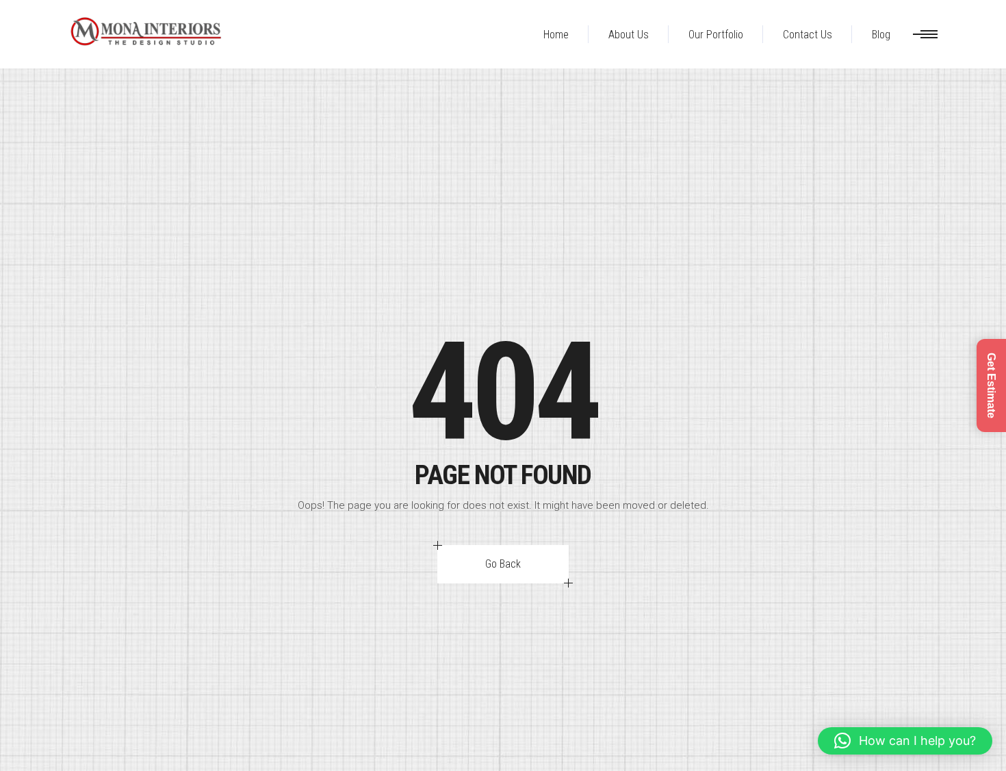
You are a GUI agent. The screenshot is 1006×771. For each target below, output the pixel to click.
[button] (905, 741)
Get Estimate (991, 385)
